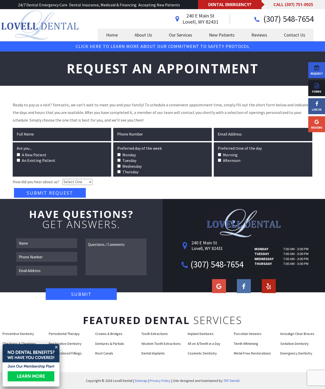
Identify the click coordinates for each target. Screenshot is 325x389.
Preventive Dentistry (18, 333)
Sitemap (141, 380)
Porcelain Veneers (248, 333)
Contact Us (294, 35)
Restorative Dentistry (65, 343)
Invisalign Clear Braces (297, 333)
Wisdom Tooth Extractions (161, 343)
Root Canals (104, 353)
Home (112, 35)
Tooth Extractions (154, 333)
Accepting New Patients (159, 4)
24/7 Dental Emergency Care (42, 4)
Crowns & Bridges (108, 333)
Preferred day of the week (139, 148)
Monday (261, 249)
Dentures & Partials (109, 343)
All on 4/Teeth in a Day (204, 343)
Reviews (259, 35)
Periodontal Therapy (64, 333)
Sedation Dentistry (294, 343)
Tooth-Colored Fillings (65, 353)
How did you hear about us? (36, 181)
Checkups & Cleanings (19, 343)
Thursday (263, 263)
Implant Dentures (201, 333)
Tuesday (261, 253)
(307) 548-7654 (288, 19)
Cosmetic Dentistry (202, 353)
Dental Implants (153, 353)
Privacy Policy (160, 380)
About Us (143, 35)
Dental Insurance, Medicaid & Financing (103, 4)
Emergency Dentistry (296, 353)
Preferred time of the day (240, 148)
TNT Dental (231, 380)
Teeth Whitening (246, 343)
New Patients (222, 35)
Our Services (180, 35)
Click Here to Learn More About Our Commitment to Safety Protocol (163, 46)
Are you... (24, 148)
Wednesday (264, 259)
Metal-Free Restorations (252, 353)
